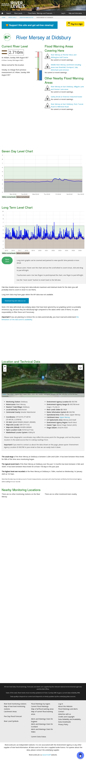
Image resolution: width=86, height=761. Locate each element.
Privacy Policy (63, 724)
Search (8, 13)
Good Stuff (46, 755)
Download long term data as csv (15, 301)
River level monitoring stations (15, 704)
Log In (63, 13)
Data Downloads (64, 722)
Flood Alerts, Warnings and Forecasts (40, 13)
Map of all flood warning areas (42, 709)
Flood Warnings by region (40, 704)
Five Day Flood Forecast (13, 716)
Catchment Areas (10, 711)
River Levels (18, 13)
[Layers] (80, 367)
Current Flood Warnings (40, 706)
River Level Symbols (11, 721)
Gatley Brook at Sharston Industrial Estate (66, 97)
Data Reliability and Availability (69, 719)
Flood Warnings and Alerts (68, 709)
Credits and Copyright (66, 717)
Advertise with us (64, 714)
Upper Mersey (64, 417)
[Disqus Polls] (43, 533)
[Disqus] (43, 591)
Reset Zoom (7, 260)
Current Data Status (38, 737)
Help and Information (75, 13)
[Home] (2, 13)
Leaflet (4, 394)
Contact (61, 711)
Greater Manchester (26, 17)
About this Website (65, 706)
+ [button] (5, 366)
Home (3, 17)
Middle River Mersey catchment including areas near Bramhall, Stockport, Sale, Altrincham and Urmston (66, 67)
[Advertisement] (43, 130)
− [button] (5, 370)
